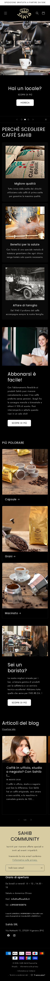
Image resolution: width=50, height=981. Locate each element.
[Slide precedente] (17, 119)
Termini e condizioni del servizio (22, 975)
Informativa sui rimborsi (26, 971)
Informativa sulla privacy (29, 966)
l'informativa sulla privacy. (25, 859)
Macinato (11, 613)
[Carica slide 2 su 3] (25, 119)
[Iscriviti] (41, 868)
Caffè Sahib (24, 963)
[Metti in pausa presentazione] (47, 119)
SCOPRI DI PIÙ (19, 423)
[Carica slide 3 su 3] (28, 119)
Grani (8, 556)
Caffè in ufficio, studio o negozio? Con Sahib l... (24, 772)
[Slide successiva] (33, 119)
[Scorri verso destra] (31, 820)
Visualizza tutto (9, 729)
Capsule (11, 499)
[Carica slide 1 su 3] (21, 119)
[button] (5, 13)
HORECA (25, 102)
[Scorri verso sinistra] (19, 820)
